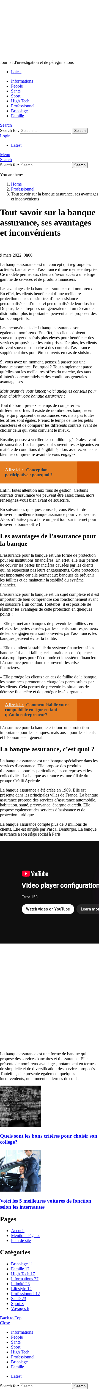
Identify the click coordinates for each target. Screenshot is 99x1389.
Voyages (20, 1308)
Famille (17, 115)
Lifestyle (21, 1288)
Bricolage (19, 110)
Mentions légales (25, 1235)
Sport (15, 96)
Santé (16, 91)
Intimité (20, 1283)
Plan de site (21, 1240)
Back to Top (10, 1317)
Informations (22, 81)
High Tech (20, 101)
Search (80, 131)
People (17, 86)
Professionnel (22, 106)
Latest (16, 71)
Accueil (17, 1230)
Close (5, 1322)
